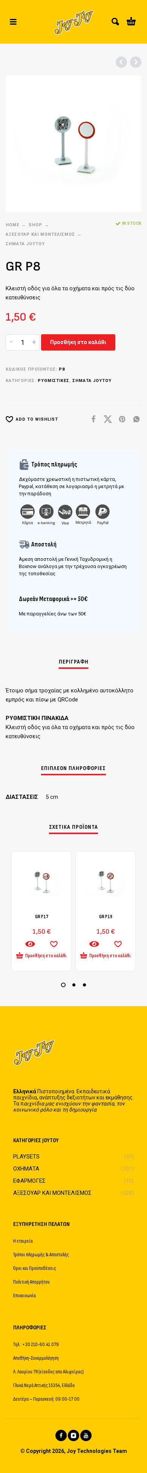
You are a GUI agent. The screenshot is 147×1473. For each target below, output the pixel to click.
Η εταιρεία (23, 1241)
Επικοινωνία (24, 1295)
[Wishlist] (54, 944)
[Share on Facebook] (91, 418)
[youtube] (86, 1435)
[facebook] (61, 1435)
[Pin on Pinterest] (120, 418)
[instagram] (73, 1435)
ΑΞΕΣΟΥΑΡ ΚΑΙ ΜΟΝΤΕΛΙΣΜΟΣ (40, 234)
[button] (13, 21)
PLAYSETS (26, 1156)
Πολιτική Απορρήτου (31, 1282)
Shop (35, 224)
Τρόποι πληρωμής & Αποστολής (41, 1254)
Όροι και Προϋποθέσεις (34, 1268)
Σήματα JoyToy (25, 243)
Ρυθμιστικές (53, 380)
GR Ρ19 (105, 917)
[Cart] (131, 21)
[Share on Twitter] (105, 418)
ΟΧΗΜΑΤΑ (26, 1168)
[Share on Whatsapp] (134, 418)
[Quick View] (30, 944)
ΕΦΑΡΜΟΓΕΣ (29, 1180)
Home (12, 224)
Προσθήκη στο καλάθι (78, 342)
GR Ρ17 (41, 917)
